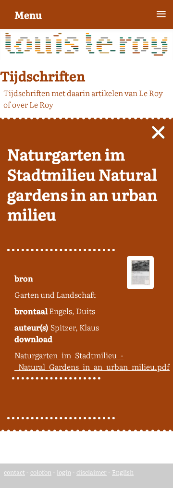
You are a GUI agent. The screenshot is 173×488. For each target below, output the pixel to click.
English (123, 471)
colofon (40, 471)
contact (14, 471)
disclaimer (91, 471)
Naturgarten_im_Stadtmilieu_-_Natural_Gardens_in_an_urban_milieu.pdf (92, 360)
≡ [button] (161, 14)
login (64, 471)
